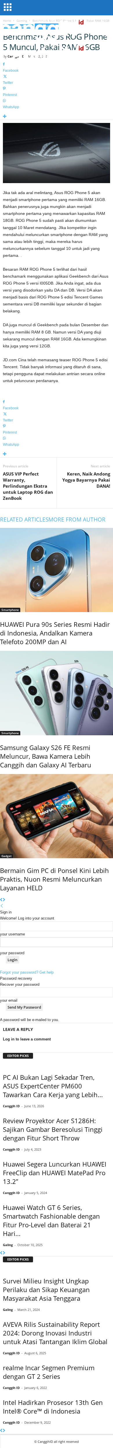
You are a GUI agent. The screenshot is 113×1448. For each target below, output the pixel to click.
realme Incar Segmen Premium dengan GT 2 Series (48, 1372)
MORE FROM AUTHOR (76, 519)
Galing (8, 1245)
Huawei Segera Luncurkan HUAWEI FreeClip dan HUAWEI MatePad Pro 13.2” (54, 1173)
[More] (56, 117)
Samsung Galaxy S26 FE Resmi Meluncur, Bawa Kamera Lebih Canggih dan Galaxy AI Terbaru (45, 756)
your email (8, 1000)
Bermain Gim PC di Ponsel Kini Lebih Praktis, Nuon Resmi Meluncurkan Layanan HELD (54, 879)
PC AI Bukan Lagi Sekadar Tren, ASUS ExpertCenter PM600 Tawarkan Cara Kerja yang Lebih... (53, 1086)
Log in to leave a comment (27, 1039)
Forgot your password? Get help (27, 972)
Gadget (6, 856)
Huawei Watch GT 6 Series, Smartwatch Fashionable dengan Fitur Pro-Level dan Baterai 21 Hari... (51, 1220)
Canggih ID (11, 1106)
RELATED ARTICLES (24, 519)
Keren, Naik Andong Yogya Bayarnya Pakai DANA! (86, 480)
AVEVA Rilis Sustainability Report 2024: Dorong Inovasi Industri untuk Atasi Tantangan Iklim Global (55, 1333)
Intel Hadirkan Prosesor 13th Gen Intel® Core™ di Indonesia (53, 1406)
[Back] (2, 906)
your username (12, 934)
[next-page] (4, 900)
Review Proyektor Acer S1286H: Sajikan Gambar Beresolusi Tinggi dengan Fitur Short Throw (53, 1129)
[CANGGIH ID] (56, 55)
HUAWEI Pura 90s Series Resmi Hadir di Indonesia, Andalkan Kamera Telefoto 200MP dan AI (55, 633)
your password (12, 953)
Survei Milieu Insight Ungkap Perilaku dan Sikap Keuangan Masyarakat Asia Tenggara (46, 1289)
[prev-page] (1, 900)
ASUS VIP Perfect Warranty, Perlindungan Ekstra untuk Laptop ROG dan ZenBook (28, 486)
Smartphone (10, 610)
